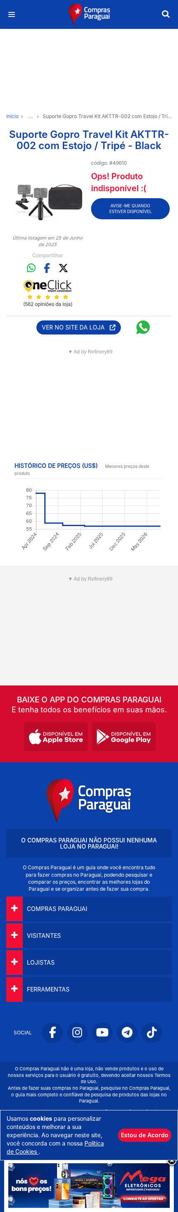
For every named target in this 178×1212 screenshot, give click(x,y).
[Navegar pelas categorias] (11, 14)
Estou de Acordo (144, 1134)
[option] (47, 194)
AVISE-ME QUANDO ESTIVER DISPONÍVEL (130, 208)
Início (12, 116)
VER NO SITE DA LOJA (76, 327)
